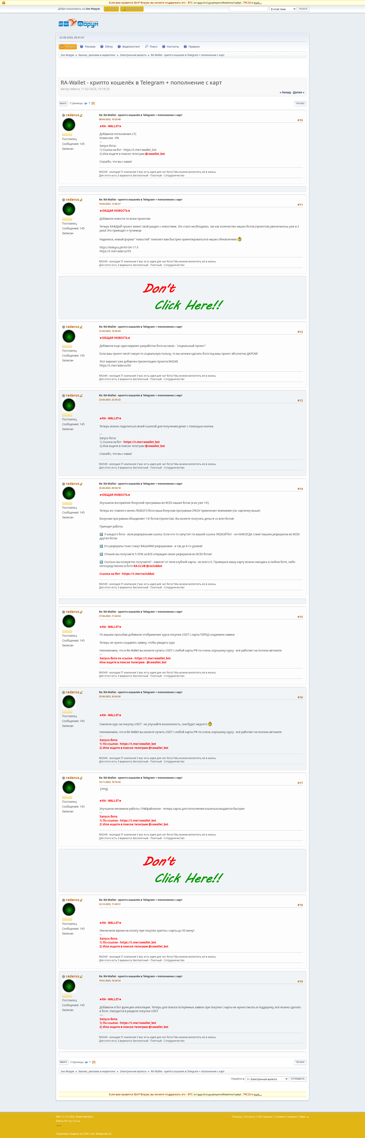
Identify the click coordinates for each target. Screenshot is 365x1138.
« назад (285, 92)
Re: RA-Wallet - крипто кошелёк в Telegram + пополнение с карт (140, 115)
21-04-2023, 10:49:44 (110, 331)
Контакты (249, 1116)
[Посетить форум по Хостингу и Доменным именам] (182, 314)
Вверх (63, 1062)
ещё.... (258, 2)
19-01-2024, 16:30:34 (110, 980)
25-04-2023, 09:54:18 (110, 487)
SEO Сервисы (265, 1116)
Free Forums (74, 1121)
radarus (72, 115)
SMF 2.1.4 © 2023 (65, 1116)
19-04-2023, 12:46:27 (110, 203)
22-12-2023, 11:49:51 (110, 904)
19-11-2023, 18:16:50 (110, 782)
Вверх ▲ (304, 1116)
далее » (298, 92)
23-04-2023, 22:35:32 (110, 399)
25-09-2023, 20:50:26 (110, 696)
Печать (300, 103)
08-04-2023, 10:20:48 (110, 119)
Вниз (63, 103)
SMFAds (60, 1121)
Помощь (237, 1116)
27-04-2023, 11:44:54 (110, 615)
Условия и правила (286, 1116)
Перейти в (237, 1079)
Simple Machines (84, 1116)
